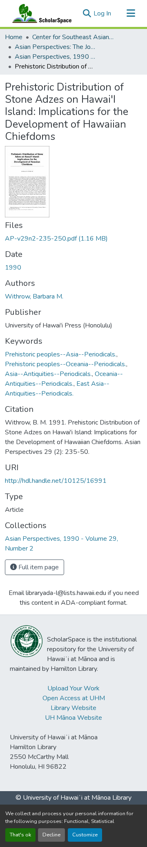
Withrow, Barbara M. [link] (34, 296)
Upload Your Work (73, 688)
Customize (85, 834)
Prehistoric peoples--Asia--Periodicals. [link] (60, 354)
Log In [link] (102, 13)
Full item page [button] (38, 567)
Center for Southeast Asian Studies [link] (73, 37)
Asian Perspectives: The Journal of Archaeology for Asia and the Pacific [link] (55, 46)
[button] (40, 13)
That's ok (20, 834)
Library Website (73, 707)
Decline (51, 834)
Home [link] (13, 37)
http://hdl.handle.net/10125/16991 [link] (56, 480)
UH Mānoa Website (73, 717)
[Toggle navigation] (130, 13)
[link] (73, 238)
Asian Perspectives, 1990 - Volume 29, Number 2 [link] (55, 56)
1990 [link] (13, 267)
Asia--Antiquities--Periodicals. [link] (48, 373)
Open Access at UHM (73, 698)
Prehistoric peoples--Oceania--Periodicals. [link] (65, 364)
